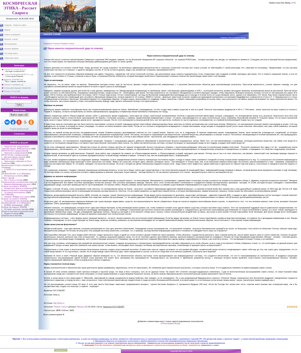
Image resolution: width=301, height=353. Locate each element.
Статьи (56, 43)
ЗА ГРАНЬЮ (7, 195)
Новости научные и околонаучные (17, 190)
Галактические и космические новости (19, 182)
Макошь (80, 307)
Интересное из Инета (13, 176)
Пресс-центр (7, 178)
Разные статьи (10, 91)
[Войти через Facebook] (13, 122)
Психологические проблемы (16, 201)
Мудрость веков (11, 213)
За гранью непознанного (15, 192)
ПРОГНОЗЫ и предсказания (15, 151)
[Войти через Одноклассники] (31, 122)
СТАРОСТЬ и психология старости (19, 169)
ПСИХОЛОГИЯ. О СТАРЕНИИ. (16, 174)
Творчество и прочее (11, 215)
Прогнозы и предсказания (15, 153)
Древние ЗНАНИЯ (12, 80)
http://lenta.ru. (59, 303)
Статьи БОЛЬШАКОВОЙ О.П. (17, 74)
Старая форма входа (19, 129)
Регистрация (234, 37)
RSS (294, 3)
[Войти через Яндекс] (19, 122)
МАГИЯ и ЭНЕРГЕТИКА (12, 159)
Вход (243, 37)
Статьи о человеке (12, 85)
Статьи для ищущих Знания (16, 88)
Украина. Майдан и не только (17, 197)
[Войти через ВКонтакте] (7, 122)
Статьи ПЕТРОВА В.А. (14, 69)
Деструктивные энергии (14, 157)
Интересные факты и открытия (18, 188)
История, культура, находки (16, 209)
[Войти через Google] (25, 122)
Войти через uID (19, 114)
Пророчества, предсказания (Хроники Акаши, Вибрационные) (16, 148)
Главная (224, 37)
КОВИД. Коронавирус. (14, 205)
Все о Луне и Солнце (13, 180)
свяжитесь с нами (210, 345)
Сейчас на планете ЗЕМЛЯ (14, 186)
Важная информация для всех (17, 184)
